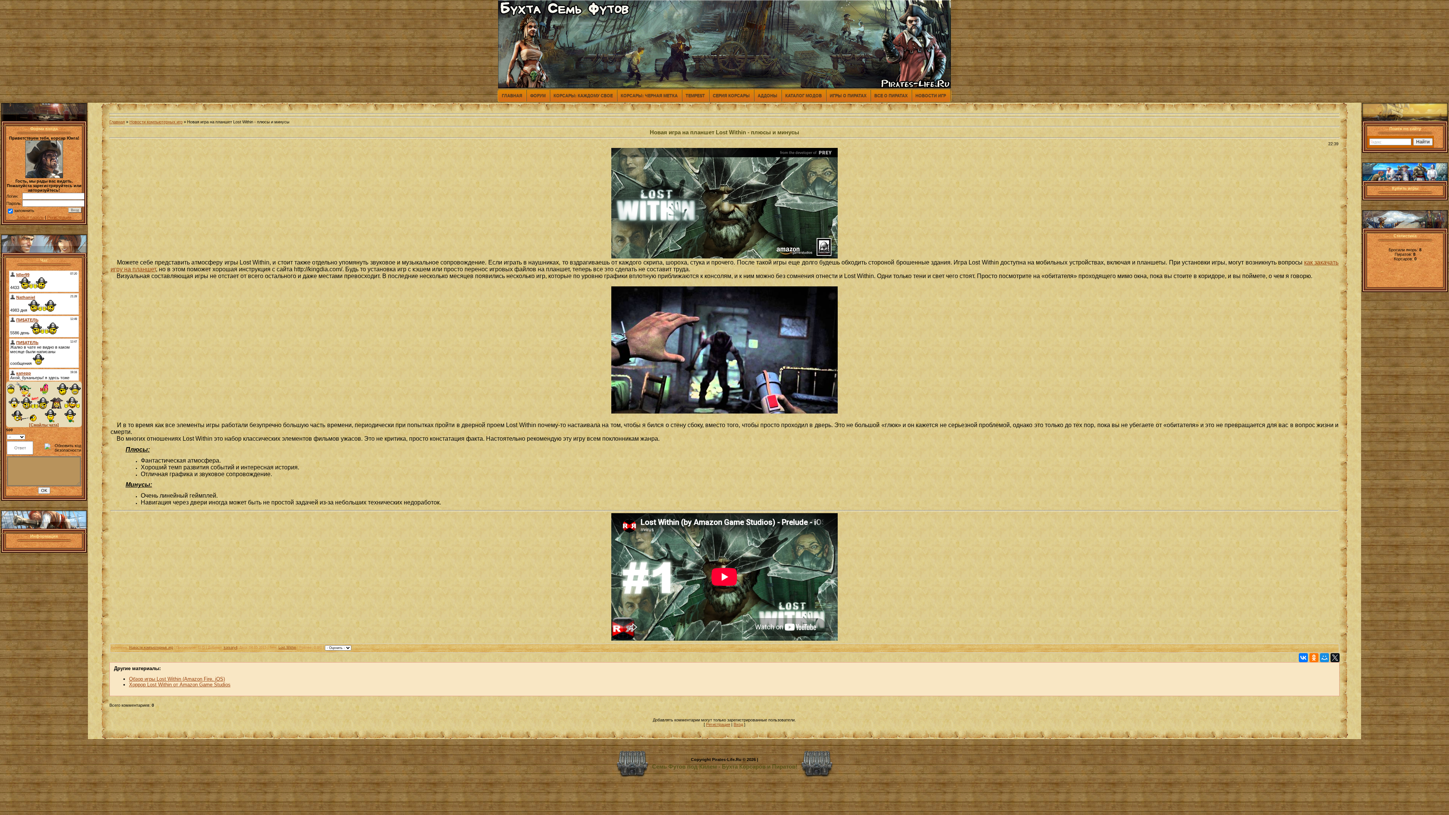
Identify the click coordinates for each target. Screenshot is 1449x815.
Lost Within (287, 647)
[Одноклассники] (1313, 657)
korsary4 (230, 647)
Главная (512, 95)
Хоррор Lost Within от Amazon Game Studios (180, 684)
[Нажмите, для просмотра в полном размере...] (724, 411)
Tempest (695, 95)
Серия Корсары (731, 95)
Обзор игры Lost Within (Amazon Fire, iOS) (177, 679)
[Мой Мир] (1324, 657)
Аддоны (767, 95)
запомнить (24, 210)
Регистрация (59, 217)
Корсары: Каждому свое (583, 95)
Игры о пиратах (848, 95)
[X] (1335, 657)
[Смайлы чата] (44, 425)
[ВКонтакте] (1303, 657)
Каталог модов (803, 95)
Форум (538, 95)
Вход (738, 724)
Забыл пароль (30, 217)
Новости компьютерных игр (156, 122)
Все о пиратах (891, 95)
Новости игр (930, 95)
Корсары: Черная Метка (649, 95)
